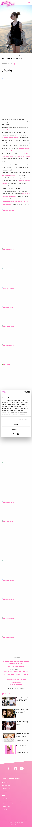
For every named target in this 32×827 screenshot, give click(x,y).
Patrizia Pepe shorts (8, 130)
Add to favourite (7, 63)
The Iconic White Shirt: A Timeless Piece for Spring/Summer (23, 699)
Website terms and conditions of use (12, 801)
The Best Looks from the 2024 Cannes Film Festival (22, 723)
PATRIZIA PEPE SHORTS (16, 666)
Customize (15, 429)
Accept (16, 424)
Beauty (18, 717)
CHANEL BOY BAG (16, 685)
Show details (23, 419)
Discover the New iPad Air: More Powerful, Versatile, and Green (22, 735)
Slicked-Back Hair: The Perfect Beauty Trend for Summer (22, 711)
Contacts (4, 791)
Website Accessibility (8, 803)
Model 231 (4, 809)
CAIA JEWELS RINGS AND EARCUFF (16, 671)
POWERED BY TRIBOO (16, 824)
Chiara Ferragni (7, 55)
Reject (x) (16, 434)
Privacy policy (5, 798)
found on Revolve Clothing (10, 137)
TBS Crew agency (6, 785)
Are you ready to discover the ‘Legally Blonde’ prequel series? (23, 747)
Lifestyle (18, 740)
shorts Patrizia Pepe (8, 175)
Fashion (18, 705)
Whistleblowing (6, 806)
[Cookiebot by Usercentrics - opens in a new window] (23, 392)
